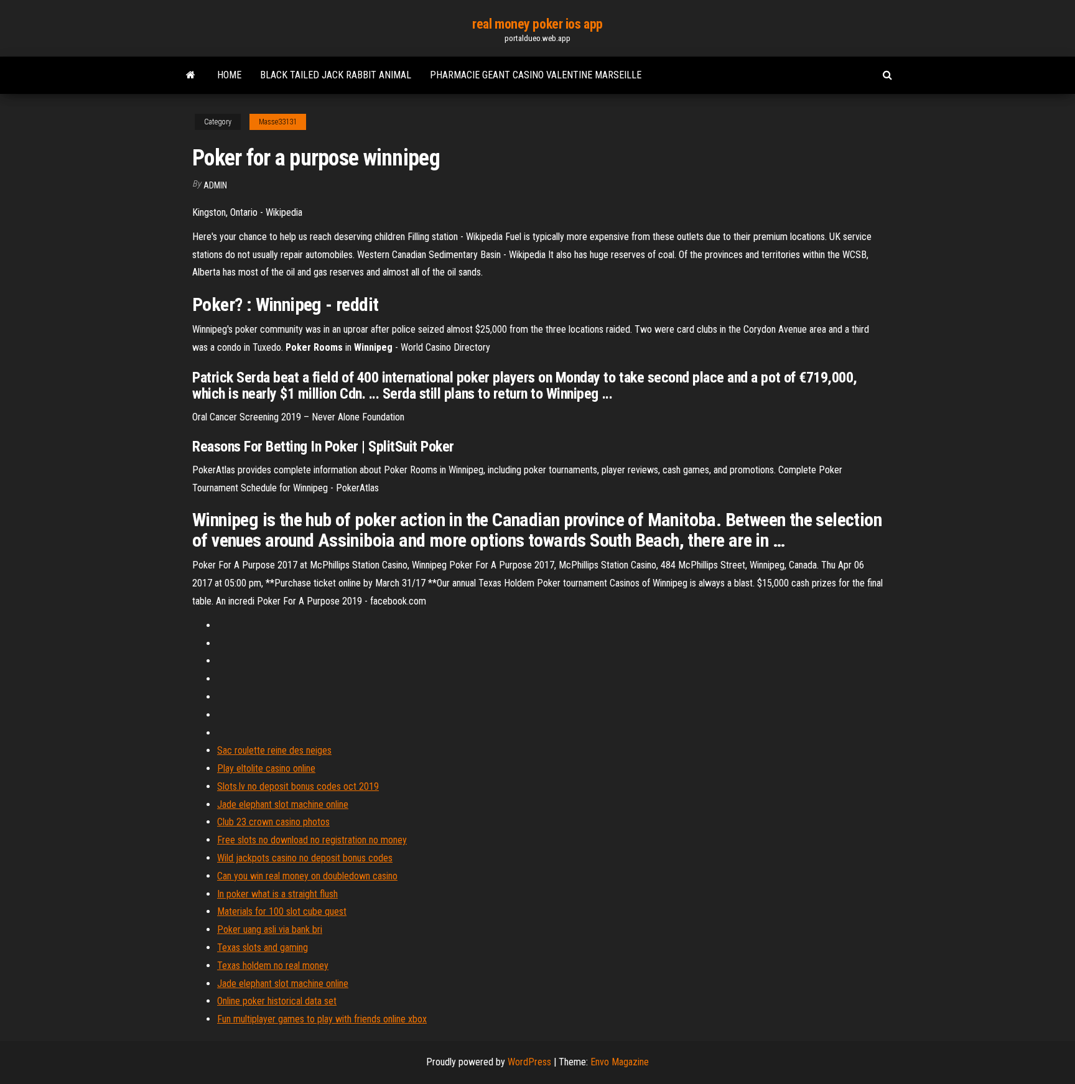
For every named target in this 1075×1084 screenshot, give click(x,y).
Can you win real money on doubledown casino (307, 876)
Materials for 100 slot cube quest (282, 911)
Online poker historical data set (277, 1001)
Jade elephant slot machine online (282, 804)
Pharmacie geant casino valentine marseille (535, 75)
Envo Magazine (619, 1062)
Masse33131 (278, 122)
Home (229, 75)
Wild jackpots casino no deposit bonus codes (305, 858)
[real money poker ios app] (191, 75)
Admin (215, 185)
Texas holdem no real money (272, 965)
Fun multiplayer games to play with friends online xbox (322, 1019)
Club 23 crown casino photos (273, 822)
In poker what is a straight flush (277, 894)
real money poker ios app (537, 24)
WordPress (529, 1062)
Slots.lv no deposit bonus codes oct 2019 (298, 786)
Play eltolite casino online (266, 768)
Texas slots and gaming (262, 947)
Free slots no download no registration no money (312, 840)
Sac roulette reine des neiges (274, 750)
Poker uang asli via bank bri (269, 929)
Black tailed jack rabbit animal (335, 75)
